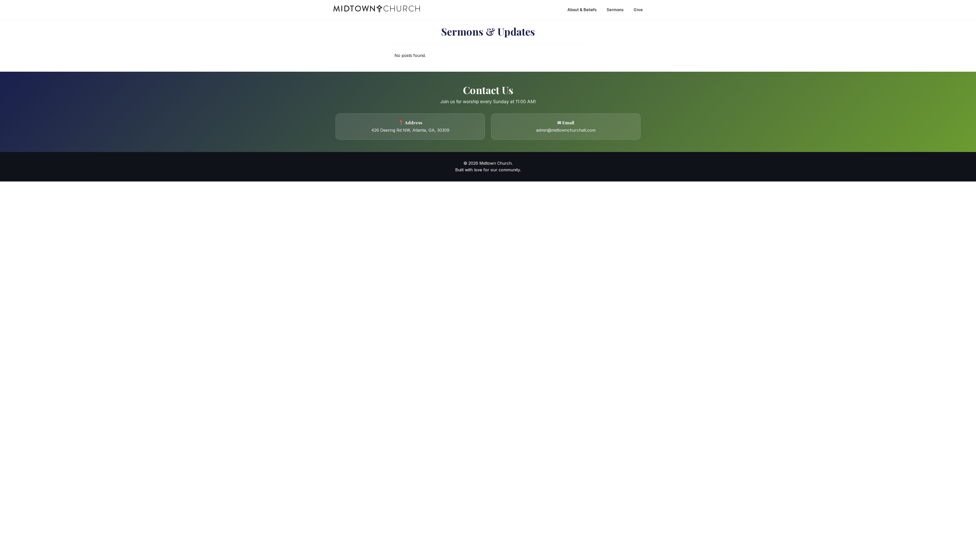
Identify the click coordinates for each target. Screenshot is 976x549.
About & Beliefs (582, 9)
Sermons (615, 9)
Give (638, 9)
